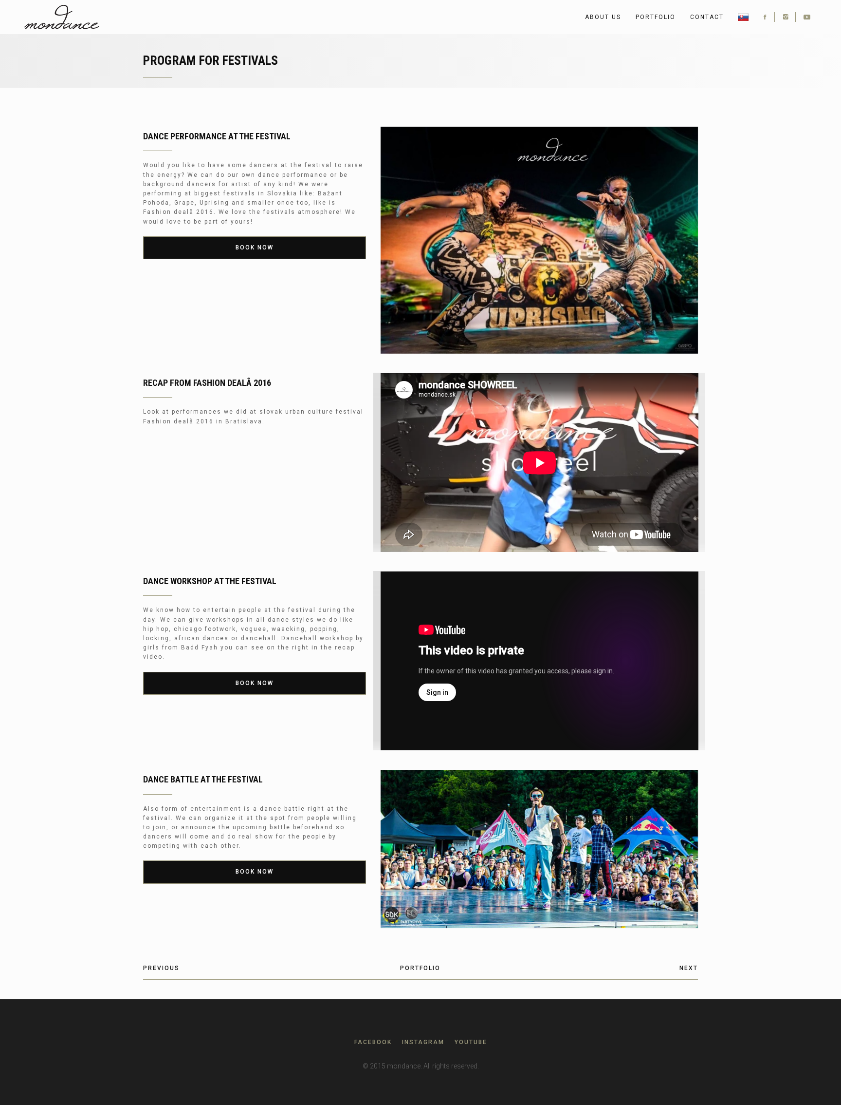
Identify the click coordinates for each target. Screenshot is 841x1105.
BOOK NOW (255, 247)
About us (603, 17)
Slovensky (743, 17)
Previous (161, 968)
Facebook (373, 1042)
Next (688, 968)
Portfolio (656, 17)
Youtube (471, 1042)
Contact (707, 17)
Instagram (423, 1042)
